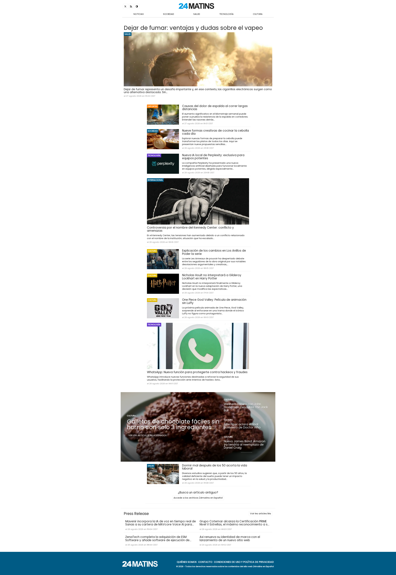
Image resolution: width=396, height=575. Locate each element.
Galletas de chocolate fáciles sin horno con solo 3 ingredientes (173, 424)
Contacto (205, 562)
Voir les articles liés (260, 513)
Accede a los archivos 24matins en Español (198, 497)
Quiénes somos (187, 562)
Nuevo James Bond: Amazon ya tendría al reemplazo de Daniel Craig (244, 444)
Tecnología (226, 14)
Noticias (138, 14)
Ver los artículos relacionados (147, 435)
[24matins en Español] (141, 566)
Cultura (258, 14)
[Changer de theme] (136, 6)
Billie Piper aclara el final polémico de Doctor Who (242, 426)
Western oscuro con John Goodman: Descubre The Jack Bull (246, 407)
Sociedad (168, 14)
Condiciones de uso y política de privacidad (244, 562)
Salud (196, 14)
